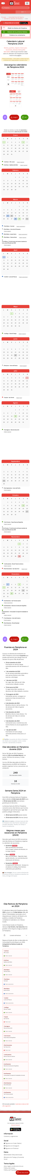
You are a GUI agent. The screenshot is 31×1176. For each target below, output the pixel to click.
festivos (6, 48)
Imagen (14, 117)
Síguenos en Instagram (12, 1146)
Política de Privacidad (10, 1170)
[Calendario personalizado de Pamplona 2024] (5, 117)
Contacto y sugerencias (11, 1136)
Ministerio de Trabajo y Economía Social (14, 1158)
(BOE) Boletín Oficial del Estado (13, 1155)
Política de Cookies (9, 1168)
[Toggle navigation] (27, 3)
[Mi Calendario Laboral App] (15, 1129)
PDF (25, 117)
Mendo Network (15, 1125)
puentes (11, 48)
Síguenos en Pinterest (12, 1148)
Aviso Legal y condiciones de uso (13, 1166)
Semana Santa (17, 50)
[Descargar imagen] (15, 79)
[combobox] (15, 7)
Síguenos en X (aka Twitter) (13, 1143)
